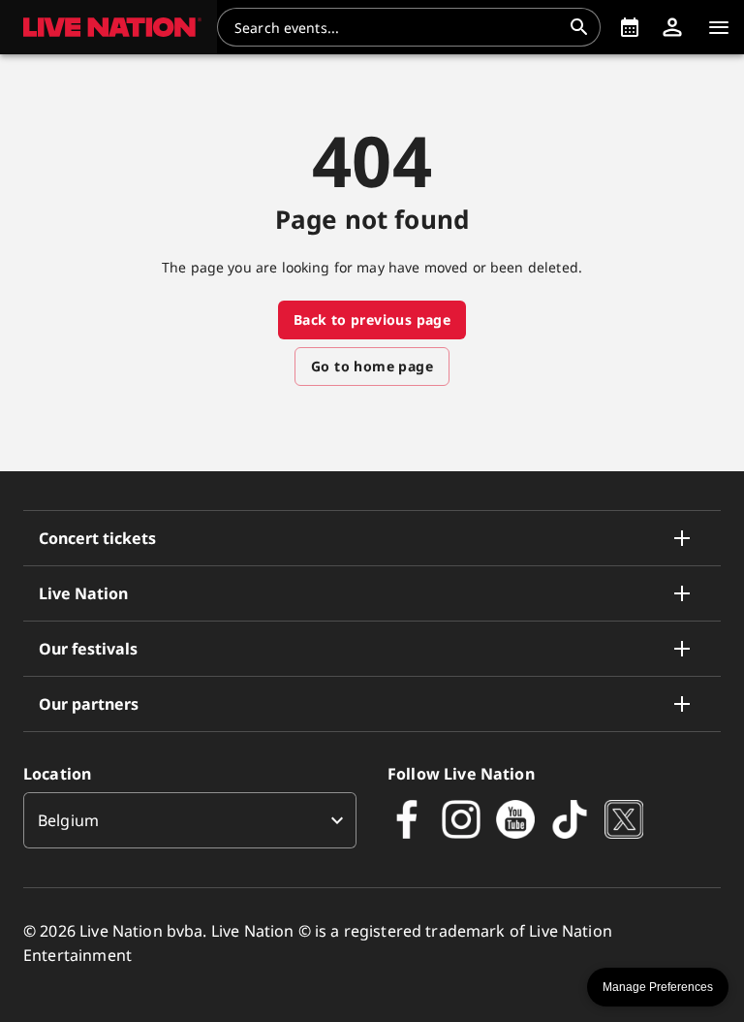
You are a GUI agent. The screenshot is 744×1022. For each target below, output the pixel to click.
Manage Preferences (658, 987)
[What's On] (629, 27)
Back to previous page (372, 319)
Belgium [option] (68, 820)
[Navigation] (719, 27)
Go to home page (372, 366)
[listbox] (190, 820)
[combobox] (397, 27)
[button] (108, 27)
